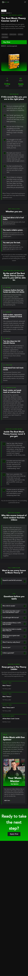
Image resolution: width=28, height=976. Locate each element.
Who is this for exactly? (9, 606)
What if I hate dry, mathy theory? (11, 642)
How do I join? (6, 647)
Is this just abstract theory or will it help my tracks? (12, 623)
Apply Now (14, 834)
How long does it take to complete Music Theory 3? (12, 630)
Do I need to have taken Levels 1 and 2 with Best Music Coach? (11, 611)
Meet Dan (7, 800)
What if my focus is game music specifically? (11, 636)
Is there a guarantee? (8, 653)
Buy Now (6, 42)
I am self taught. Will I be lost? (11, 617)
